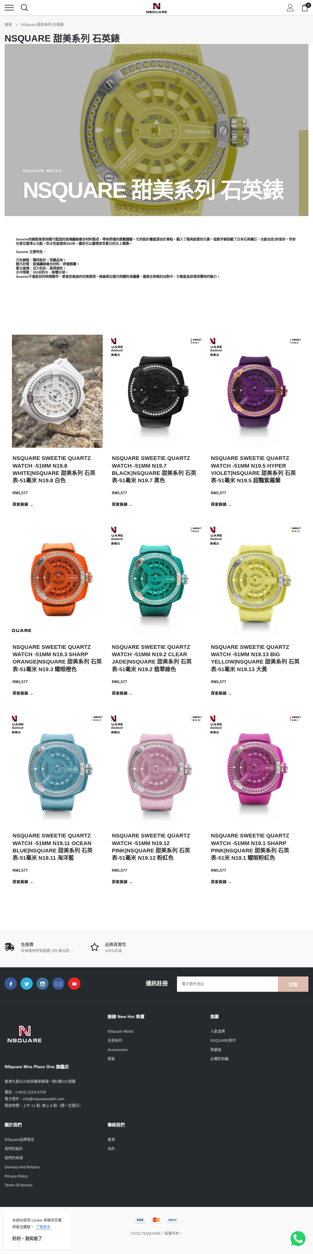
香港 (111, 1140)
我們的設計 (14, 1149)
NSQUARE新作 (223, 1041)
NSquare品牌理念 (19, 1140)
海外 (111, 1149)
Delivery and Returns (22, 1167)
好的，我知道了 (27, 1238)
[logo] (156, 7)
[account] (290, 8)
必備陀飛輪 (219, 1059)
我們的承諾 (14, 1158)
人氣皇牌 (217, 1031)
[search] (24, 7)
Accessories (118, 1050)
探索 (111, 1059)
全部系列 (115, 1041)
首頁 (8, 25)
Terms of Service (19, 1185)
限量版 (215, 1050)
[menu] (9, 7)
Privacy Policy (16, 1176)
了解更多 (43, 1227)
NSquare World (120, 1031)
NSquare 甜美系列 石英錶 (42, 25)
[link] (11, 983)
